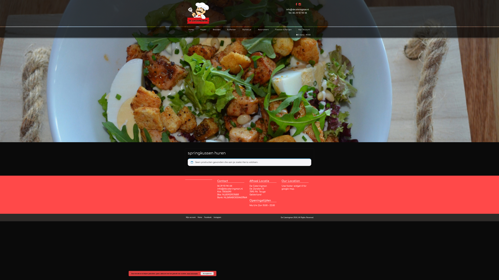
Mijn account (304, 30)
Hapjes (203, 30)
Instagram (217, 217)
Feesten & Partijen (283, 30)
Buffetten (231, 30)
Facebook (208, 217)
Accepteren (207, 273)
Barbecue (246, 30)
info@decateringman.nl (297, 9)
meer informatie (192, 274)
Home (191, 30)
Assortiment (263, 30)
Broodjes (217, 30)
